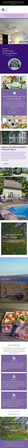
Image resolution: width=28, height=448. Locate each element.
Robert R (14, 398)
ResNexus (21, 442)
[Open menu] (25, 10)
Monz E (14, 379)
